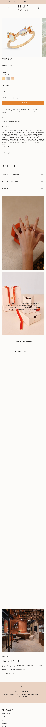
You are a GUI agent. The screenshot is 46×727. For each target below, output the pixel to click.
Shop (4, 720)
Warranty (6, 189)
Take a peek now (31, 2)
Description (6, 127)
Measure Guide (11, 98)
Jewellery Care (7, 153)
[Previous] (3, 2)
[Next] (43, 2)
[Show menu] (3, 8)
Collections (6, 717)
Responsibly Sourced (10, 182)
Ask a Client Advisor (10, 175)
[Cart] (43, 8)
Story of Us (6, 713)
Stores (4, 723)
